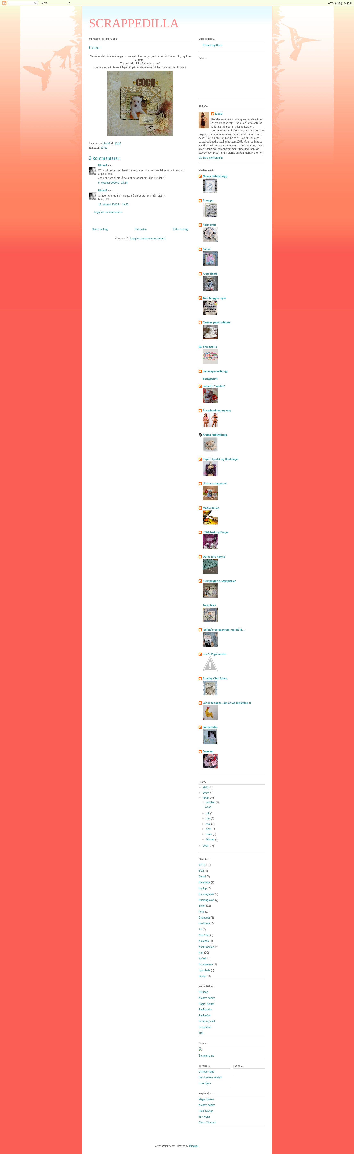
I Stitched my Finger (216, 532)
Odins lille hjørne (214, 556)
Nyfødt (202, 958)
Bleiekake (204, 882)
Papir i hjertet (206, 1003)
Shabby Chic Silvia (215, 678)
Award (202, 876)
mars (209, 834)
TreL (201, 1032)
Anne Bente (210, 273)
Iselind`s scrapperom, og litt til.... (224, 629)
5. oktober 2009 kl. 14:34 (113, 182)
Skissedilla (210, 346)
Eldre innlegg (180, 229)
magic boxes (211, 507)
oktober (211, 802)
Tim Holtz (204, 1116)
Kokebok (204, 940)
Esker (202, 905)
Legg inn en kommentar (108, 212)
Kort (201, 952)
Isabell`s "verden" (214, 386)
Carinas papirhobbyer (216, 322)
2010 (206, 792)
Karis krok (209, 224)
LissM (219, 113)
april (209, 828)
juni (208, 818)
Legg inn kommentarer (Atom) (147, 238)
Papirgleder (205, 1009)
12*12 (104, 147)
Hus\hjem (204, 923)
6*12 (201, 870)
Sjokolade (204, 970)
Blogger (193, 1145)
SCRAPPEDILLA (134, 23)
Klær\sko (204, 935)
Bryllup (203, 888)
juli (208, 813)
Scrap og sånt (207, 1021)
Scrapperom (206, 964)
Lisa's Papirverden (214, 654)
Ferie (201, 911)
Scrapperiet (210, 378)
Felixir (207, 249)
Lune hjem (205, 1083)
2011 (206, 787)
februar (210, 839)
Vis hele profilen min (211, 157)
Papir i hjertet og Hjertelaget (220, 459)
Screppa (208, 200)
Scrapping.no (206, 1055)
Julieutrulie (210, 727)
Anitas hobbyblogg (215, 434)
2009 (206, 797)
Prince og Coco (212, 45)
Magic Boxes (206, 1099)
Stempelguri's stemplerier (219, 581)
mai (208, 823)
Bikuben (203, 991)
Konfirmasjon (206, 946)
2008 (206, 845)
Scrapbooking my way (217, 410)
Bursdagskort (206, 900)
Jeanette (208, 751)
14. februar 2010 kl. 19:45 (113, 204)
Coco (208, 806)
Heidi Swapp (206, 1110)
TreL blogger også (214, 298)
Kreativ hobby (207, 997)
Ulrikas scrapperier (215, 483)
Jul (200, 929)
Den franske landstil (210, 1077)
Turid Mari (209, 605)
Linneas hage (206, 1071)
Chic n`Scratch (207, 1122)
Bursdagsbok (206, 894)
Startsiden (141, 229)
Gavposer (204, 917)
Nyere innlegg (100, 229)
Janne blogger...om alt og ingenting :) (227, 702)
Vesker (203, 976)
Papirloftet (205, 1015)
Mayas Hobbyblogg (215, 176)
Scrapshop (205, 1027)
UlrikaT (102, 165)
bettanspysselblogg (215, 371)
